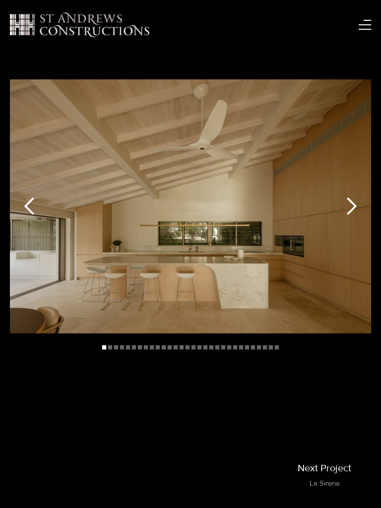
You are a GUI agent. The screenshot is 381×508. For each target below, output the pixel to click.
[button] (30, 206)
